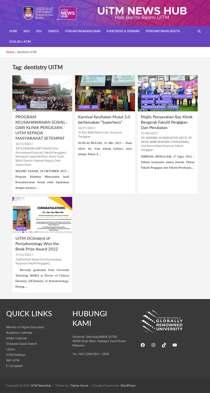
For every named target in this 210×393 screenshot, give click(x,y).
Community (164, 101)
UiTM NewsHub (41, 385)
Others (84, 107)
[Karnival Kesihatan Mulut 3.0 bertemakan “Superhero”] (105, 93)
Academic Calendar (19, 333)
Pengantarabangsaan (82, 31)
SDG (39, 31)
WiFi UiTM (12, 360)
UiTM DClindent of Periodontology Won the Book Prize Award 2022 (37, 243)
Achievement (150, 96)
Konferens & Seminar (123, 31)
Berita (166, 96)
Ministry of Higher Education (25, 327)
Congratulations (153, 107)
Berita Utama (183, 96)
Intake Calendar (16, 338)
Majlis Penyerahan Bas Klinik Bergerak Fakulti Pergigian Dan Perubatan (167, 122)
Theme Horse (79, 385)
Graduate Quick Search (21, 344)
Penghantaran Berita (163, 31)
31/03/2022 (23, 254)
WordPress (128, 385)
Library (10, 349)
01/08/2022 (149, 133)
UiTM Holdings (15, 355)
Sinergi (53, 31)
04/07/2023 (86, 128)
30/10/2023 (23, 144)
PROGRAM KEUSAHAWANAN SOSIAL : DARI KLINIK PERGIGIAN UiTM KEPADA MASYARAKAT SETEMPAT (41, 128)
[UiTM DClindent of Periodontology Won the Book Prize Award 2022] (42, 215)
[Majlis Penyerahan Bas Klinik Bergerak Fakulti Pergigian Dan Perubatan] (168, 93)
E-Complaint (14, 366)
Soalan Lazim (20, 41)
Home (13, 31)
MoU (27, 31)
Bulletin (147, 101)
